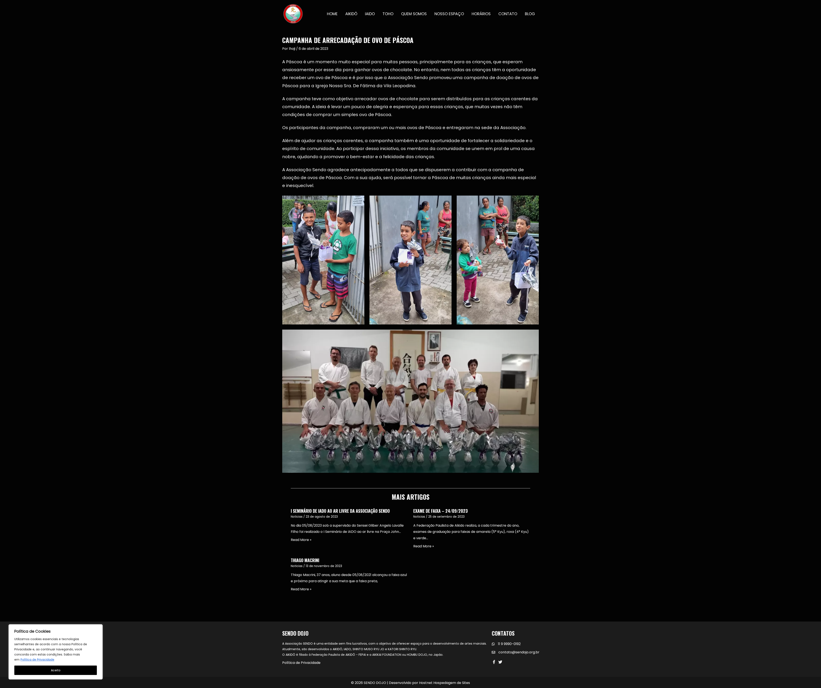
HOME (332, 13)
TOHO (387, 13)
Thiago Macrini (305, 560)
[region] (56, 651)
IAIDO (370, 13)
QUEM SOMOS (414, 13)
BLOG (530, 13)
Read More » (301, 539)
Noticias (297, 516)
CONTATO (507, 13)
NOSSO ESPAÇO (449, 13)
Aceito (56, 670)
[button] (494, 662)
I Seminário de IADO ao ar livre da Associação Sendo (340, 511)
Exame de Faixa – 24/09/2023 (440, 511)
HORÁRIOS (481, 13)
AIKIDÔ (351, 13)
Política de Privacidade (37, 659)
